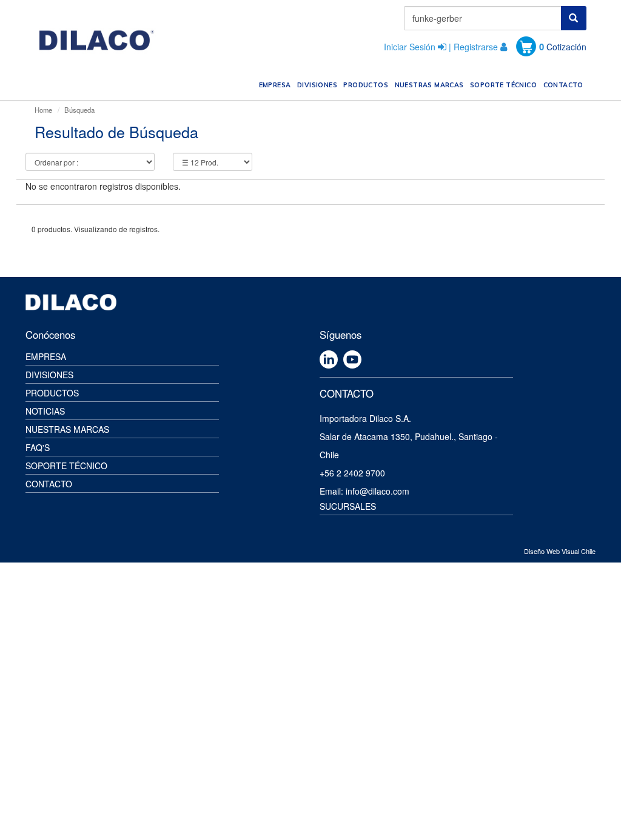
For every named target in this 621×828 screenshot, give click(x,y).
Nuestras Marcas (67, 429)
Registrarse (476, 47)
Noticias (45, 411)
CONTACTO (564, 84)
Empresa (45, 356)
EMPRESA (276, 84)
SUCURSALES (348, 506)
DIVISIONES (318, 84)
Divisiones (49, 375)
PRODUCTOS (367, 84)
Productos (52, 393)
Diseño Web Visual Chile (560, 551)
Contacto (48, 484)
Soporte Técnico (66, 465)
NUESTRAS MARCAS (431, 84)
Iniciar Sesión (409, 47)
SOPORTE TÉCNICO (505, 84)
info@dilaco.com (377, 491)
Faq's (37, 447)
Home (43, 110)
